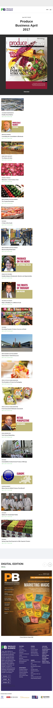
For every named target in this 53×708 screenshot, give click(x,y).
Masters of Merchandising (24, 659)
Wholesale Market (34, 652)
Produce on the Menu (35, 655)
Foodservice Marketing (23, 672)
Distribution (21, 652)
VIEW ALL (3, 566)
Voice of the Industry (34, 653)
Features (20, 647)
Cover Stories (21, 649)
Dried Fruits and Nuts (23, 670)
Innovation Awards (34, 669)
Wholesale (21, 658)
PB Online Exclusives (23, 656)
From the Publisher (34, 649)
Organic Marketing (22, 673)
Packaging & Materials (23, 669)
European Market (34, 650)
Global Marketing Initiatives (36, 678)
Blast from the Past (22, 650)
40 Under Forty (33, 664)
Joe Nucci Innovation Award (36, 676)
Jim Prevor (33, 647)
